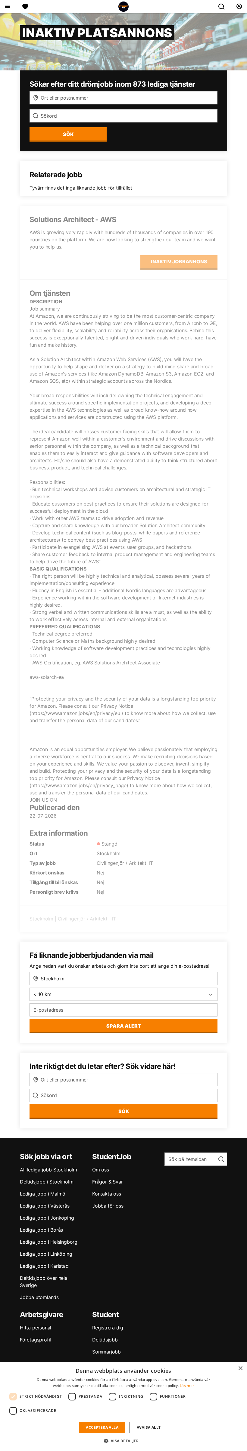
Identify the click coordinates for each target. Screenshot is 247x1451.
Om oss (100, 1170)
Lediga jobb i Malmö (42, 1194)
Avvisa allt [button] (149, 1427)
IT (114, 919)
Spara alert (123, 1026)
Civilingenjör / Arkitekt (83, 919)
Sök (123, 1111)
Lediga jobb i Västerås (45, 1206)
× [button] (240, 1368)
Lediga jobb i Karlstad (44, 1266)
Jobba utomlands (39, 1297)
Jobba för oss (107, 1206)
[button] (123, 1441)
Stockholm (41, 919)
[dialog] (123, 1406)
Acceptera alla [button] (102, 1427)
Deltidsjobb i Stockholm (46, 1182)
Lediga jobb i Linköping (46, 1254)
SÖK (68, 134)
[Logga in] (239, 6)
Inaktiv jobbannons (179, 261)
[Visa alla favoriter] (25, 6)
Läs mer (187, 1385)
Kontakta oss (106, 1194)
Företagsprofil (35, 1340)
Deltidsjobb (105, 1340)
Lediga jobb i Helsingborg (48, 1242)
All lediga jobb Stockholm (48, 1170)
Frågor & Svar (107, 1182)
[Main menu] (7, 6)
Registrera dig (107, 1328)
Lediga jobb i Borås (41, 1230)
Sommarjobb (106, 1352)
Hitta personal (35, 1328)
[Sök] (224, 6)
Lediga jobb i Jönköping (47, 1218)
